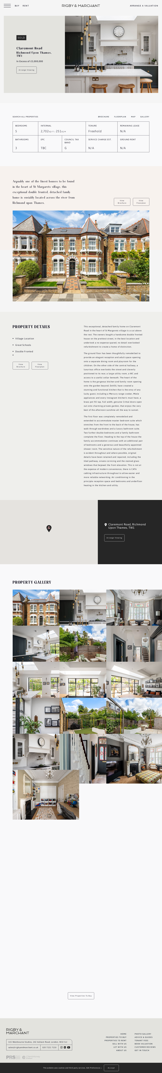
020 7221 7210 (49, 1047)
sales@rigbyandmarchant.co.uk (23, 1047)
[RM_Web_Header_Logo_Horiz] (81, 5)
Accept (111, 1068)
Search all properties (25, 117)
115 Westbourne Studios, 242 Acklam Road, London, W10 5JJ (37, 1042)
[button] (49, 528)
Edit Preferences (93, 1068)
